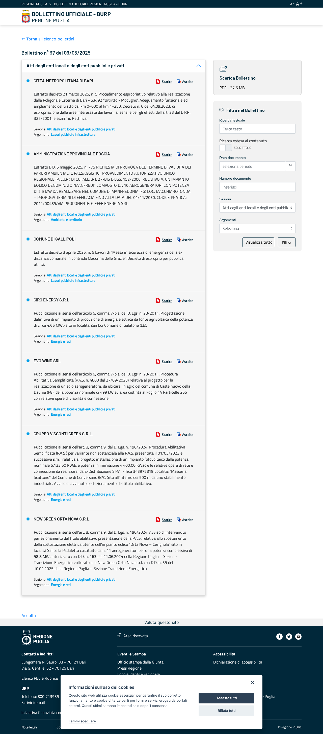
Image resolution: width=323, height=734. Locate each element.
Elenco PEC (31, 678)
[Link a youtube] (298, 636)
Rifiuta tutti (226, 710)
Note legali (29, 727)
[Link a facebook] (279, 636)
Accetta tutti (227, 698)
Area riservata (135, 635)
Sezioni (225, 199)
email (40, 702)
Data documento (232, 157)
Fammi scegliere (82, 721)
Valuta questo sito (161, 622)
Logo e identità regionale (138, 674)
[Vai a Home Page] (26, 16)
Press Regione (129, 668)
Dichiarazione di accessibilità (237, 662)
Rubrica (51, 678)
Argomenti (227, 220)
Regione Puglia (34, 4)
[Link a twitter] (289, 636)
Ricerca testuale (232, 120)
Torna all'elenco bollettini (49, 38)
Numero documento (235, 178)
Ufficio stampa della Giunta (140, 662)
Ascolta (187, 81)
